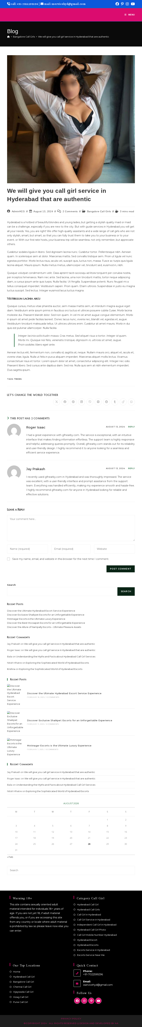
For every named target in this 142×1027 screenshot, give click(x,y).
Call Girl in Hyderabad (89, 914)
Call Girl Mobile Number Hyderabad (97, 934)
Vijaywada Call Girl (23, 991)
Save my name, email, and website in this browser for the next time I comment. (60, 559)
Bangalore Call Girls (99, 211)
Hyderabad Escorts (87, 945)
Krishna (11, 669)
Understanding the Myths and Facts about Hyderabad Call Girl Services (55, 656)
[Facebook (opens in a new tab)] (117, 4)
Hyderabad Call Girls (88, 909)
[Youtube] (98, 1001)
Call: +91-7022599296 (24, 4)
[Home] (8, 36)
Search (11, 584)
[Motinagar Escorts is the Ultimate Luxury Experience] (15, 747)
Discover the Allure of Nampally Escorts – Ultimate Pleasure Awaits (44, 627)
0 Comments (53, 697)
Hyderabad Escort (87, 939)
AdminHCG (18, 211)
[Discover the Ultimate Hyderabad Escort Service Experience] (15, 695)
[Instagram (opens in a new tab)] (127, 4)
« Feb (10, 857)
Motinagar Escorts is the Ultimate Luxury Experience (36, 618)
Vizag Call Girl (20, 997)
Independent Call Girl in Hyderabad (96, 924)
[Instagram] (84, 1001)
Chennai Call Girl (22, 986)
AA (116, 1023)
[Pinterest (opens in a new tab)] (122, 4)
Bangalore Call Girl (23, 981)
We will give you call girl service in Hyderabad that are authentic (73, 36)
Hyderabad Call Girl (88, 904)
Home (16, 971)
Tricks (18, 379)
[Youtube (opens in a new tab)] (132, 4)
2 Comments (70, 211)
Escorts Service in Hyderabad (93, 950)
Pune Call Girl (20, 1002)
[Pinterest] (91, 1001)
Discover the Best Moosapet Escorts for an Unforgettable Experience (46, 622)
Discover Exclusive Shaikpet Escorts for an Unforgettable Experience (45, 614)
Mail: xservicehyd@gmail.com (65, 4)
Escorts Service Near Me (91, 955)
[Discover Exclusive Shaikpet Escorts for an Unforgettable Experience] (15, 722)
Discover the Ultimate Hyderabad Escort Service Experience (41, 610)
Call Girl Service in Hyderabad (93, 919)
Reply (131, 427)
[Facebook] (77, 1001)
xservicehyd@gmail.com (98, 984)
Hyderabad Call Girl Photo (91, 929)
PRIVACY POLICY (71, 1018)
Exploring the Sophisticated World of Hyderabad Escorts (57, 662)
